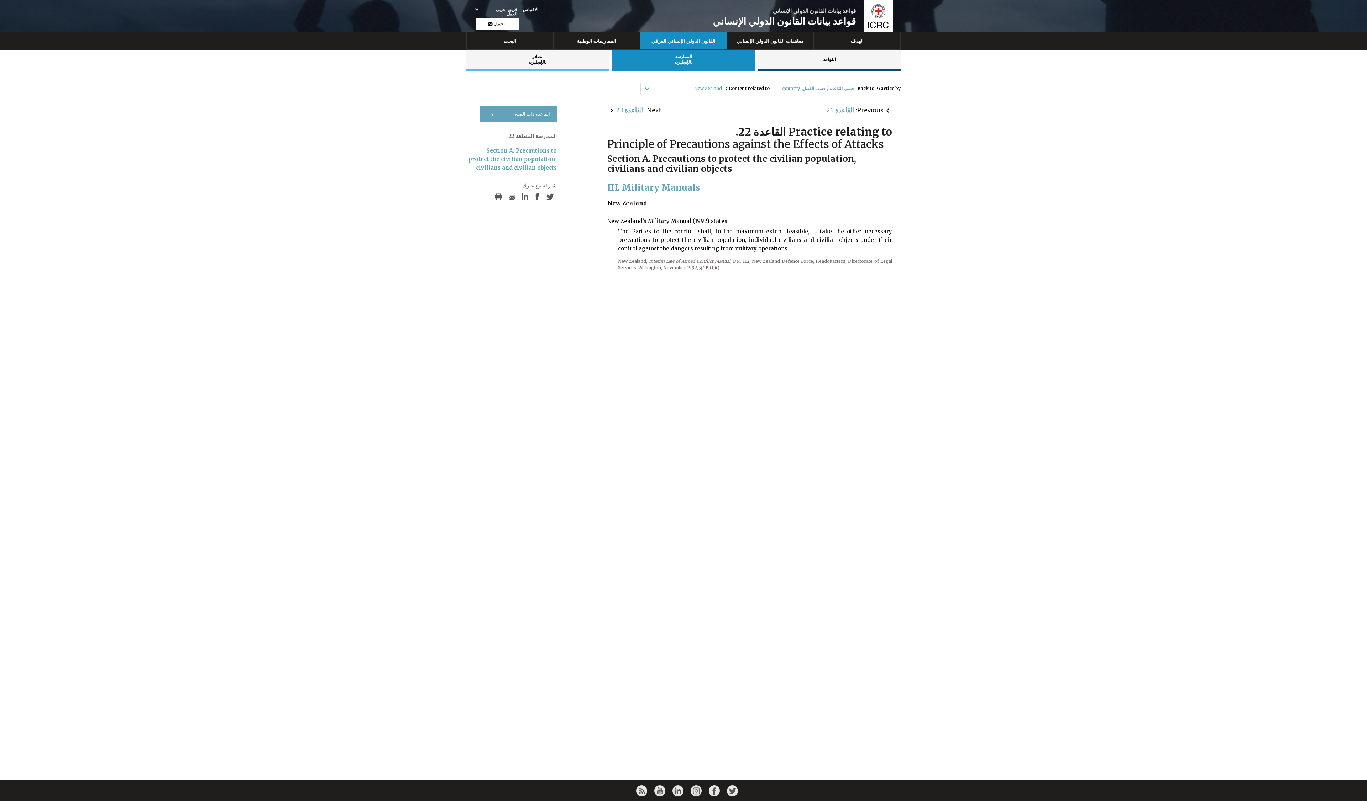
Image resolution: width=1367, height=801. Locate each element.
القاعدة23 (630, 110)
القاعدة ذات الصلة (532, 114)
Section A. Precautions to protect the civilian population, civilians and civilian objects (512, 159)
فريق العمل (512, 11)
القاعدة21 (840, 110)
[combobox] (721, 88)
